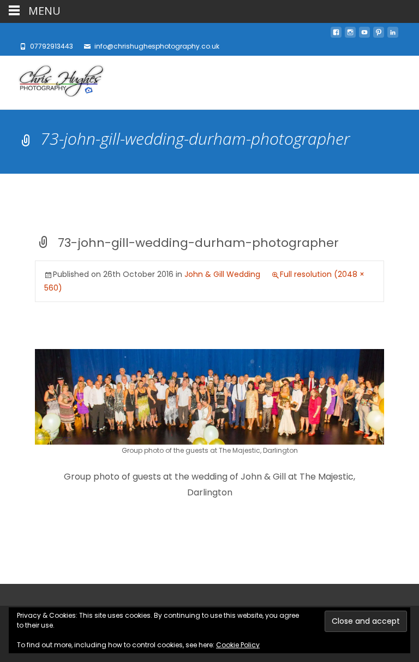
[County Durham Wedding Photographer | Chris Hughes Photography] (52, 82)
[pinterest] (378, 35)
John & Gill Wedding (222, 274)
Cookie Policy (238, 644)
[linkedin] (392, 35)
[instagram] (350, 35)
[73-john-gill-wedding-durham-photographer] (209, 396)
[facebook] (336, 35)
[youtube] (364, 35)
